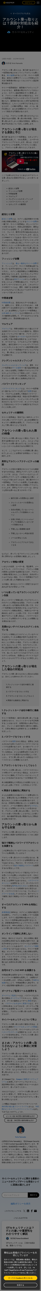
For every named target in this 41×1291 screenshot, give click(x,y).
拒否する (20, 1285)
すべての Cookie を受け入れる (20, 1278)
